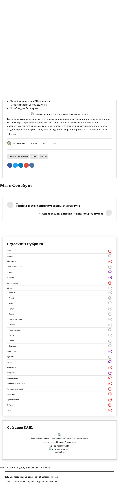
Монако (60, 325)
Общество (59, 373)
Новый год (59, 367)
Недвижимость (60, 330)
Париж (60, 341)
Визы (59, 303)
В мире (59, 272)
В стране (59, 277)
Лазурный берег (60, 319)
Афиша (59, 256)
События (59, 405)
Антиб (60, 298)
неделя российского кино (18, 156)
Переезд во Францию (59, 383)
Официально (59, 378)
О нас (7, 481)
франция (43, 156)
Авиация (60, 292)
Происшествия (59, 400)
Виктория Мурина (18, 143)
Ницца (60, 335)
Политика (59, 394)
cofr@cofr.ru (59, 452)
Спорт (59, 410)
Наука (59, 362)
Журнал (59, 288)
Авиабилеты (51, 481)
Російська (45, 467)
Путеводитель (18, 481)
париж (33, 156)
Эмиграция (60, 346)
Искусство (59, 351)
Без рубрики (59, 261)
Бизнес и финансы (59, 267)
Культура (59, 357)
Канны (60, 314)
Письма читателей (58, 389)
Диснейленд (59, 283)
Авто (59, 251)
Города (60, 309)
